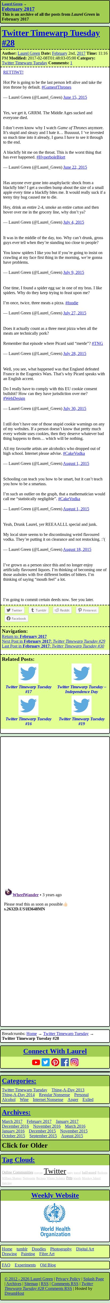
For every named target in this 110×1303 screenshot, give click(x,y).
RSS (45, 1283)
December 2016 (15, 1126)
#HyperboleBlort (51, 157)
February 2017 (39, 1121)
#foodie (71, 303)
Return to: (24, 636)
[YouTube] (36, 1062)
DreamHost (14, 1293)
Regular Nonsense (54, 1094)
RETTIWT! (13, 72)
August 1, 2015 (76, 463)
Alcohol (8, 1099)
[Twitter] (46, 1062)
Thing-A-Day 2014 (18, 1094)
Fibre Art (46, 1253)
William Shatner (12, 1178)
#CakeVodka (74, 453)
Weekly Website (55, 1195)
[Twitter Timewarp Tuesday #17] (28, 682)
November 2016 (47, 1126)
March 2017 (12, 1121)
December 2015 (42, 1131)
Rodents (102, 1172)
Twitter (55, 1171)
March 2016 (75, 1126)
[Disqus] (55, 809)
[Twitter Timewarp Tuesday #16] (28, 714)
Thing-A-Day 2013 (68, 1090)
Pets (69, 1178)
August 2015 (72, 1136)
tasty (70, 1172)
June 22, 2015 (75, 167)
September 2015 (43, 1136)
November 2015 (74, 1131)
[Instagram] (74, 1062)
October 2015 (13, 1136)
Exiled (87, 1099)
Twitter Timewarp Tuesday (24, 63)
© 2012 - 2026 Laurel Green (29, 1279)
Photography (61, 1249)
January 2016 (13, 1131)
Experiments (25, 1265)
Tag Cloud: (18, 1160)
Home (31, 1033)
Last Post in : (53, 646)
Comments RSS (65, 1283)
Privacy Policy (68, 1279)
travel (77, 1172)
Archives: (16, 1112)
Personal (81, 1094)
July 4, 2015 (73, 222)
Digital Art (85, 1249)
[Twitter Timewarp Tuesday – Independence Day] (82, 682)
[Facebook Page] (65, 1062)
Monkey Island (91, 1178)
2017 (81, 53)
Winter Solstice (56, 1178)
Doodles (39, 1249)
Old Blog (48, 1265)
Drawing (9, 1253)
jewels (77, 1178)
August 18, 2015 (77, 549)
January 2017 (67, 1121)
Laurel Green (12, 4)
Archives (13, 1283)
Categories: (19, 1081)
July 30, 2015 (74, 408)
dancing (7, 1183)
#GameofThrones (56, 87)
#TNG (97, 343)
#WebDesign (14, 398)
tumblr (22, 1249)
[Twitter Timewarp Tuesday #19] (82, 714)
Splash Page (93, 1279)
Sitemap (31, 1283)
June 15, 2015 (75, 97)
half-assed (89, 1172)
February (59, 53)
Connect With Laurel (55, 1051)
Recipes (41, 1178)
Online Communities (17, 1172)
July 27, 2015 (74, 313)
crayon (38, 1172)
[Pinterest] (55, 1062)
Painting (28, 1253)
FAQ (6, 1265)
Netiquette (29, 1178)
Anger (73, 1099)
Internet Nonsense (48, 1099)
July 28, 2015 (74, 353)
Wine (24, 1099)
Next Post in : (53, 641)
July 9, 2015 (73, 272)
